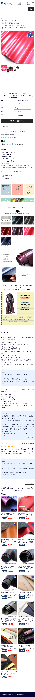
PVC (15, 20)
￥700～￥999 (11, 28)
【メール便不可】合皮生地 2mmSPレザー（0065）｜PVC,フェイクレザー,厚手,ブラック (26, 567)
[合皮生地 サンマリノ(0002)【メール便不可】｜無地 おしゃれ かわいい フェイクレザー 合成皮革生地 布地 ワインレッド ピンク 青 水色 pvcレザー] (26, 504)
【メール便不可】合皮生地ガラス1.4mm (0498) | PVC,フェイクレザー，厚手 (9, 620)
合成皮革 (11, 20)
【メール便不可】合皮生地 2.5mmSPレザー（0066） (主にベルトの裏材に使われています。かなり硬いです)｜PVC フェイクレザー (8, 595)
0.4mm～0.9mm (25, 22)
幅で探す (17, 25)
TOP (2, 18)
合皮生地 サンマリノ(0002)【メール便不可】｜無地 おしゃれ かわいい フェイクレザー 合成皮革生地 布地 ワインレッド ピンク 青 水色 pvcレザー (26, 516)
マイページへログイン (20, 4)
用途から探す (11, 27)
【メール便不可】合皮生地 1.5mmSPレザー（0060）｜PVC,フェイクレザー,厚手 (8, 567)
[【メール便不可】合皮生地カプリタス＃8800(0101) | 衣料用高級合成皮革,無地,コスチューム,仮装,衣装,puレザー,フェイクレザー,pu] (26, 583)
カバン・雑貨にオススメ (21, 27)
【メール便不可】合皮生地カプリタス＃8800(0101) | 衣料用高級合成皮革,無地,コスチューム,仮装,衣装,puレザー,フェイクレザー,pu (26, 595)
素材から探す (4, 20)
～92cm (22, 25)
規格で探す (11, 22)
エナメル (23, 23)
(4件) (15, 137)
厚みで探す (18, 22)
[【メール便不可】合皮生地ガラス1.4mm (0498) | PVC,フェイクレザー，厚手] (9, 609)
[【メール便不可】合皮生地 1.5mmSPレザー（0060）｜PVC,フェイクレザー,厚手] (9, 557)
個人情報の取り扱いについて (7, 694)
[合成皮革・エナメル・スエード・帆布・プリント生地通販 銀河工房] (6, 4)
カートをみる (27, 4)
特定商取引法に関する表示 (20, 694)
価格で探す (4, 28)
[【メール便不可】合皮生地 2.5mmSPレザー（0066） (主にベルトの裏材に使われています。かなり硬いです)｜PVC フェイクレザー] (9, 583)
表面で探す (11, 23)
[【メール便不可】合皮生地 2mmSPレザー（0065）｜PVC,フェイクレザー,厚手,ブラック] (26, 557)
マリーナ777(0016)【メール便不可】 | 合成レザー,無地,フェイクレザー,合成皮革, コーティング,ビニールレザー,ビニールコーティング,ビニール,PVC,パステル (9, 516)
